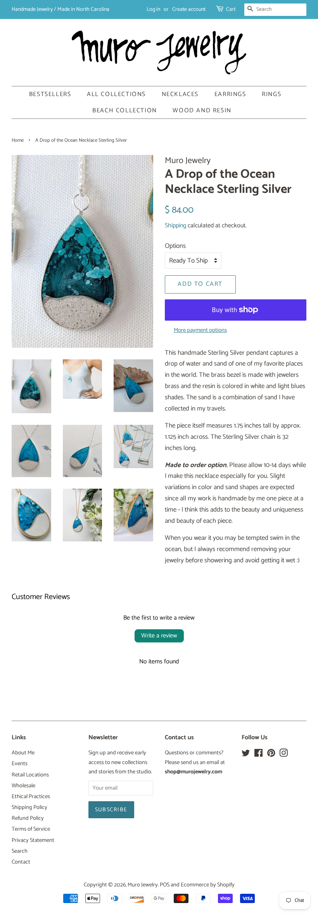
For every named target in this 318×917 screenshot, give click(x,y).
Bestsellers (50, 94)
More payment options (200, 330)
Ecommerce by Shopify (208, 885)
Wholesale (23, 785)
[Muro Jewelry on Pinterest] (271, 754)
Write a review (159, 635)
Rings (271, 94)
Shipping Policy (29, 807)
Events (20, 763)
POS (164, 885)
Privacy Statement (33, 840)
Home (18, 140)
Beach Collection (124, 110)
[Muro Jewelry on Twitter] (246, 754)
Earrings (230, 94)
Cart (230, 9)
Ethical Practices (31, 796)
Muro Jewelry (143, 885)
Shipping (175, 225)
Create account (189, 9)
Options (175, 245)
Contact (21, 862)
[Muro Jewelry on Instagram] (283, 754)
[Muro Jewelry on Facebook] (258, 754)
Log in (153, 9)
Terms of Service (31, 829)
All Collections (116, 94)
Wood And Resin (202, 110)
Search (20, 851)
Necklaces (180, 94)
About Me (23, 752)
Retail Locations (30, 775)
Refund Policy (28, 818)
